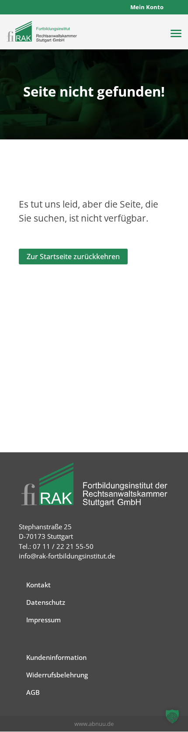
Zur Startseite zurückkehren (73, 256)
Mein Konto (147, 7)
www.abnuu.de (94, 724)
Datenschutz (45, 602)
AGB (33, 692)
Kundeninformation (56, 657)
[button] (172, 716)
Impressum (43, 619)
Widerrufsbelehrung (57, 674)
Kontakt (38, 584)
